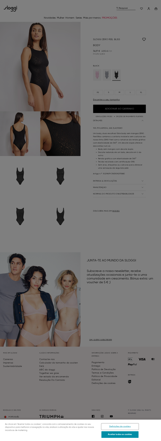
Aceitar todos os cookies (120, 434)
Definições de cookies (120, 427)
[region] (80, 430)
